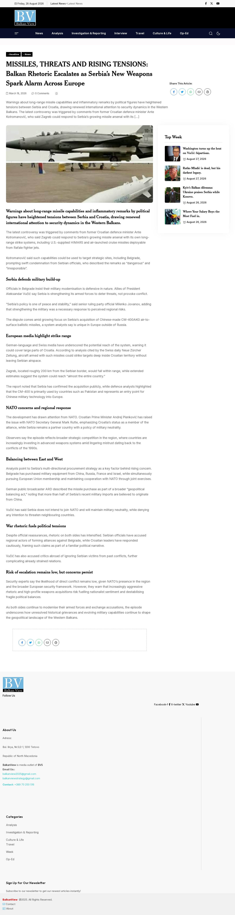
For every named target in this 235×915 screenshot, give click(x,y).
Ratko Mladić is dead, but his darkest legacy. (201, 170)
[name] (207, 3)
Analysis (57, 33)
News (39, 33)
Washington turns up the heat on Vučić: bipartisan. (202, 150)
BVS (40, 765)
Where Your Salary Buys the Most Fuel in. (201, 213)
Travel (140, 33)
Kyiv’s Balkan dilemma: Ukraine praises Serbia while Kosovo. (201, 192)
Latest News (58, 3)
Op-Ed (184, 33)
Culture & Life (162, 33)
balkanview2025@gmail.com (19, 773)
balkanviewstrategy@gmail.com (21, 778)
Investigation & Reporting (89, 33)
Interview (120, 33)
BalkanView (9, 765)
